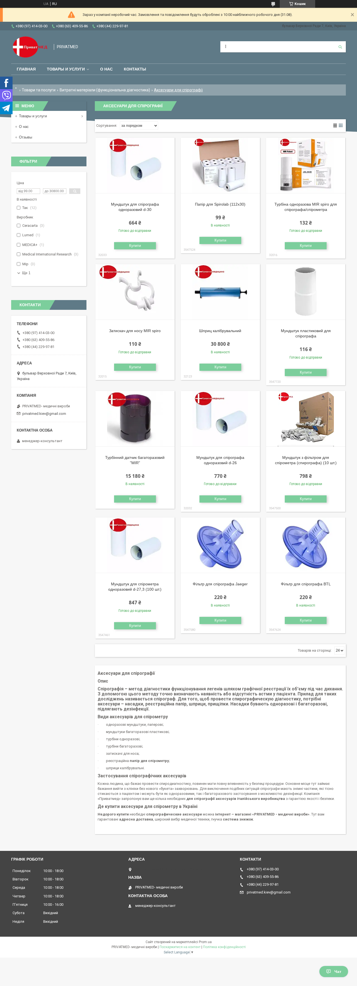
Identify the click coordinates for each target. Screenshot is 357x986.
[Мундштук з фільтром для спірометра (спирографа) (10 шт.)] (305, 419)
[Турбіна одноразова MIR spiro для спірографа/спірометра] (305, 165)
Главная (26, 69)
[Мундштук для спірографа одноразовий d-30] (135, 165)
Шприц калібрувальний (220, 330)
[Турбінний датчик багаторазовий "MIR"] (135, 419)
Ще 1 (26, 273)
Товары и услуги (66, 69)
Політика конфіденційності (224, 947)
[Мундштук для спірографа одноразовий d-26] (220, 419)
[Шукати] (340, 46)
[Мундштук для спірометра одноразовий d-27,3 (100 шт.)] (135, 545)
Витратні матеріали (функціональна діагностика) (105, 90)
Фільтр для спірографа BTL (306, 584)
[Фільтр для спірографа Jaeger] (220, 545)
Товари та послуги (39, 90)
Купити (135, 246)
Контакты (135, 69)
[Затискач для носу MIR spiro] (135, 292)
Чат (337, 971)
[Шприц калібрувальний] (220, 292)
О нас (106, 69)
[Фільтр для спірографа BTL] (305, 545)
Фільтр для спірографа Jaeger (220, 584)
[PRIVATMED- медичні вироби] (29, 47)
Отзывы (25, 137)
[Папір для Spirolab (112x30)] (220, 165)
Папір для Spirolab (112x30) (220, 204)
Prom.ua (205, 942)
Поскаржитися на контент (180, 947)
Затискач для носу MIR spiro (135, 330)
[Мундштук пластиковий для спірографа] (305, 292)
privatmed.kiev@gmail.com (44, 414)
